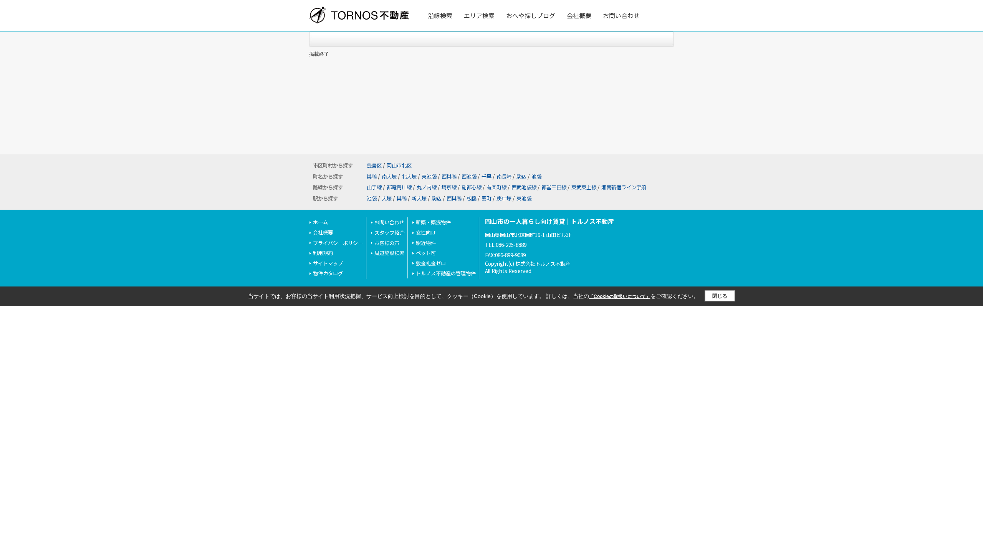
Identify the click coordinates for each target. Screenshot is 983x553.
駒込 (521, 176)
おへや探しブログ (530, 15)
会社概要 (579, 15)
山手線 (374, 187)
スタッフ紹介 (389, 232)
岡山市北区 (399, 165)
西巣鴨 (449, 176)
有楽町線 (496, 187)
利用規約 (323, 253)
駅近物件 (426, 243)
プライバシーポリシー (338, 243)
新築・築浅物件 (433, 222)
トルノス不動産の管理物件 (446, 273)
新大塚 (419, 198)
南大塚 (389, 176)
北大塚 (409, 176)
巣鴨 (372, 176)
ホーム (320, 222)
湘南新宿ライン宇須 (623, 187)
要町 (487, 198)
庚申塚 (503, 198)
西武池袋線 (523, 187)
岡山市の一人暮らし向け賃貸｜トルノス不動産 (549, 221)
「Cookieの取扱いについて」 (619, 296)
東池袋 (429, 176)
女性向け (426, 232)
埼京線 (449, 187)
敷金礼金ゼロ (431, 263)
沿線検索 (440, 15)
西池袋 (469, 176)
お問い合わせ (621, 15)
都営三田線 (553, 187)
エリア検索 (479, 15)
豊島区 (374, 165)
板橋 (472, 198)
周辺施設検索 (389, 253)
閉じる (719, 296)
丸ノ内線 (427, 187)
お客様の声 (386, 243)
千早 (487, 176)
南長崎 (503, 176)
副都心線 (472, 187)
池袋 (536, 176)
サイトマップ (328, 263)
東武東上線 (583, 187)
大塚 (387, 198)
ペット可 (426, 253)
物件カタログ (328, 273)
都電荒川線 (399, 187)
